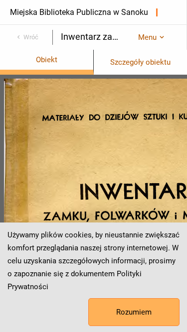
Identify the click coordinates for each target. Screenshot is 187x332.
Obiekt (46, 59)
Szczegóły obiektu (140, 62)
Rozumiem (134, 312)
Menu (147, 37)
